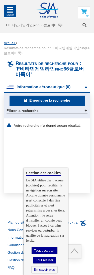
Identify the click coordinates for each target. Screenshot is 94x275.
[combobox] (47, 25)
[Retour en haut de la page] (74, 251)
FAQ (11, 267)
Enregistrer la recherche (49, 100)
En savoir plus (44, 269)
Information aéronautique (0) (43, 87)
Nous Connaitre (20, 230)
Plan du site (17, 222)
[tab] (47, 87)
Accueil (10, 43)
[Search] (84, 25)
